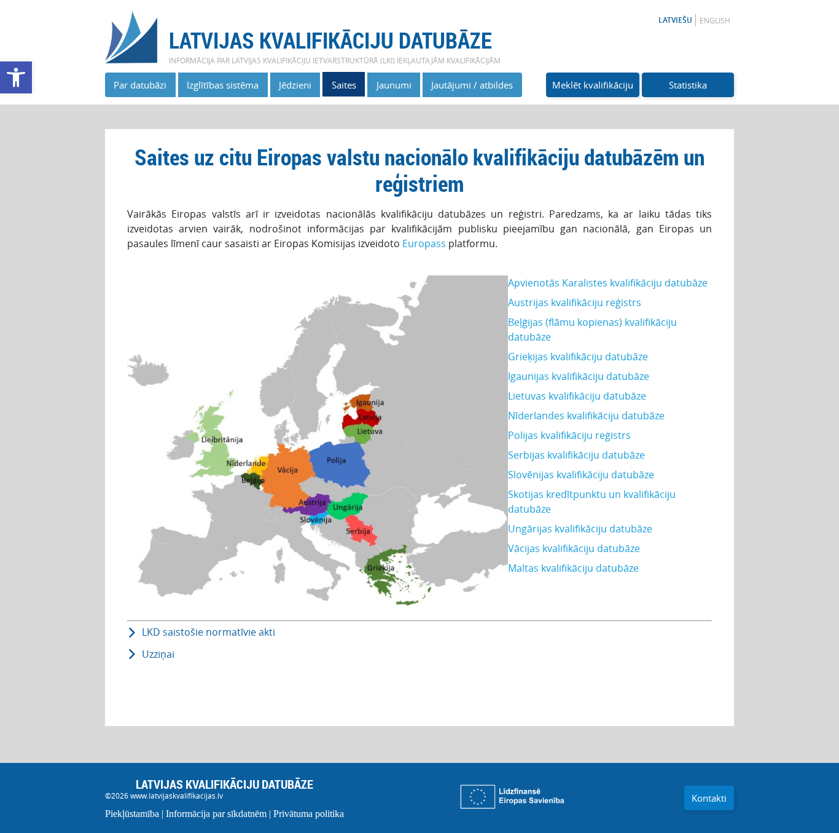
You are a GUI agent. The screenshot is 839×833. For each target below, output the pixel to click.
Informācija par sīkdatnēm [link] (216, 813)
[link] (16, 77)
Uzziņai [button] (158, 654)
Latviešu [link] (675, 20)
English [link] (715, 20)
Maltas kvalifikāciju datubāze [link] (573, 568)
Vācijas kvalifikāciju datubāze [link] (574, 548)
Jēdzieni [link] (295, 85)
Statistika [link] (688, 85)
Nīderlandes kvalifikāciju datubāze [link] (586, 415)
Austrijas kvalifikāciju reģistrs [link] (574, 302)
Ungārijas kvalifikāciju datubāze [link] (580, 528)
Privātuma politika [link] (308, 813)
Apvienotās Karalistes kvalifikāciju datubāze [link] (608, 283)
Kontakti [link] (709, 798)
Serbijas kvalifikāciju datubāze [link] (576, 455)
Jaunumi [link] (394, 85)
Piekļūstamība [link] (132, 813)
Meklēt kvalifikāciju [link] (592, 85)
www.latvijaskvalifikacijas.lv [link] (176, 795)
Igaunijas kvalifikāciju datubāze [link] (578, 376)
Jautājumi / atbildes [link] (472, 85)
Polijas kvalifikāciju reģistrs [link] (569, 435)
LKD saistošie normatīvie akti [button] (208, 632)
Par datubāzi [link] (140, 85)
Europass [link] (425, 243)
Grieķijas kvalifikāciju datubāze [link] (578, 356)
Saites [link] (344, 85)
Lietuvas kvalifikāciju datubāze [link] (577, 396)
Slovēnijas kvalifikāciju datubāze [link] (581, 474)
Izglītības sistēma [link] (223, 85)
